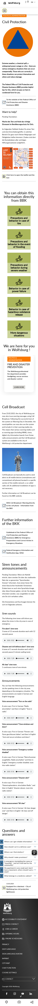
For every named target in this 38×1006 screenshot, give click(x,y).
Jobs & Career (11, 929)
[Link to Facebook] (6, 993)
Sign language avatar (12, 954)
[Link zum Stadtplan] (28, 1)
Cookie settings (9, 973)
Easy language (9, 949)
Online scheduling (13, 938)
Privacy (5, 944)
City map (6, 963)
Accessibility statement (16, 919)
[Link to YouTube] (23, 993)
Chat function (9, 968)
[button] (4, 10)
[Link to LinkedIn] (31, 993)
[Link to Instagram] (15, 993)
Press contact (11, 924)
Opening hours (12, 934)
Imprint (5, 958)
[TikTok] (21, 996)
